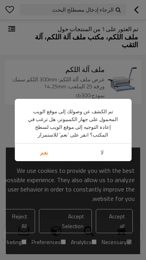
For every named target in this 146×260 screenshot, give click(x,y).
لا (102, 152)
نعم (44, 152)
